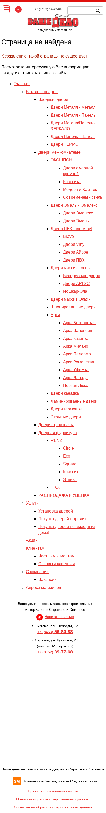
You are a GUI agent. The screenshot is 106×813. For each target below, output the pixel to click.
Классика (72, 182)
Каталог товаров (42, 92)
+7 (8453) (55, 632)
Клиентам (35, 548)
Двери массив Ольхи (71, 299)
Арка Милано (75, 346)
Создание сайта (83, 781)
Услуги (32, 503)
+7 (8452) (55, 652)
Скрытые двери (66, 417)
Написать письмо (59, 617)
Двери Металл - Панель (73, 115)
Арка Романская (78, 362)
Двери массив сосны (71, 268)
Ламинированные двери (74, 401)
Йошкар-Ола (75, 291)
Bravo (68, 236)
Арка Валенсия (77, 330)
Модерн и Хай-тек (80, 189)
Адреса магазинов (43, 587)
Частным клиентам (56, 556)
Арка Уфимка (76, 370)
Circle (68, 448)
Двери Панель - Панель (73, 136)
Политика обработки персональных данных (53, 799)
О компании (37, 572)
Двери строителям (56, 424)
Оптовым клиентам (56, 564)
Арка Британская (79, 323)
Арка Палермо (77, 354)
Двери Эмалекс (78, 213)
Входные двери (53, 99)
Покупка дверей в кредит (62, 519)
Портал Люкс (75, 385)
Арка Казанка (76, 338)
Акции (32, 540)
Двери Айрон (75, 252)
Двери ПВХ (74, 260)
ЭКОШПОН (61, 160)
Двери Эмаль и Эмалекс (74, 205)
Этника (70, 479)
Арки (55, 315)
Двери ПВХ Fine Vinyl (71, 228)
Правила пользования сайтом (53, 791)
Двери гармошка (67, 409)
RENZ (56, 440)
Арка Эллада (75, 378)
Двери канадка (65, 393)
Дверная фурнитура (57, 432)
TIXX (55, 487)
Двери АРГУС (76, 283)
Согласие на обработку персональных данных (53, 807)
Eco (66, 456)
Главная (22, 84)
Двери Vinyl (74, 244)
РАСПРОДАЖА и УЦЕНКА (63, 495)
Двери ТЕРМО (64, 144)
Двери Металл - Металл (73, 107)
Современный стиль (82, 197)
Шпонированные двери (73, 307)
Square (69, 464)
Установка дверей (55, 511)
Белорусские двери (81, 275)
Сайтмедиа (53, 781)
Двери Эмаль (76, 221)
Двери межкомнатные (59, 152)
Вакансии (47, 579)
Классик (70, 472)
